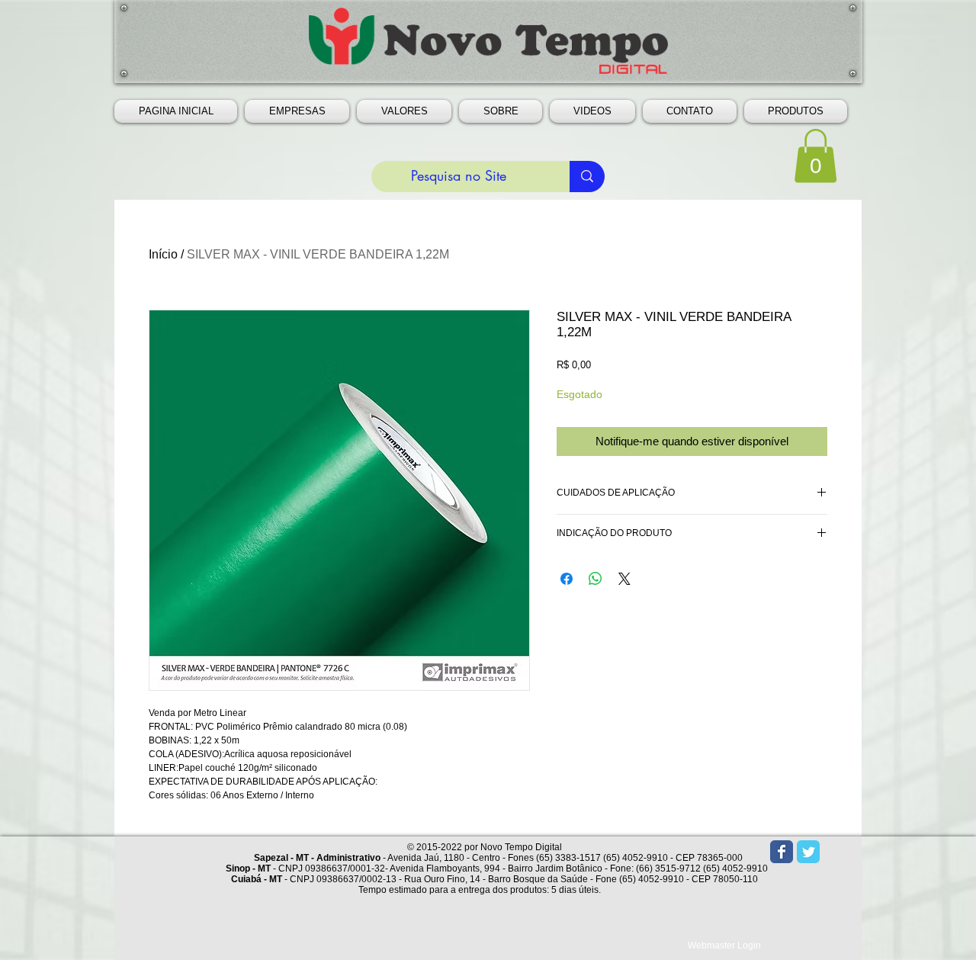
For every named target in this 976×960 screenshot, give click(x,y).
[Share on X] (624, 579)
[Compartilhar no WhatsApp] (595, 579)
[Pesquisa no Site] (587, 176)
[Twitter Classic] (808, 851)
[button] (297, 111)
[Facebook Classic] (781, 851)
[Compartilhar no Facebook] (566, 579)
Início (163, 254)
